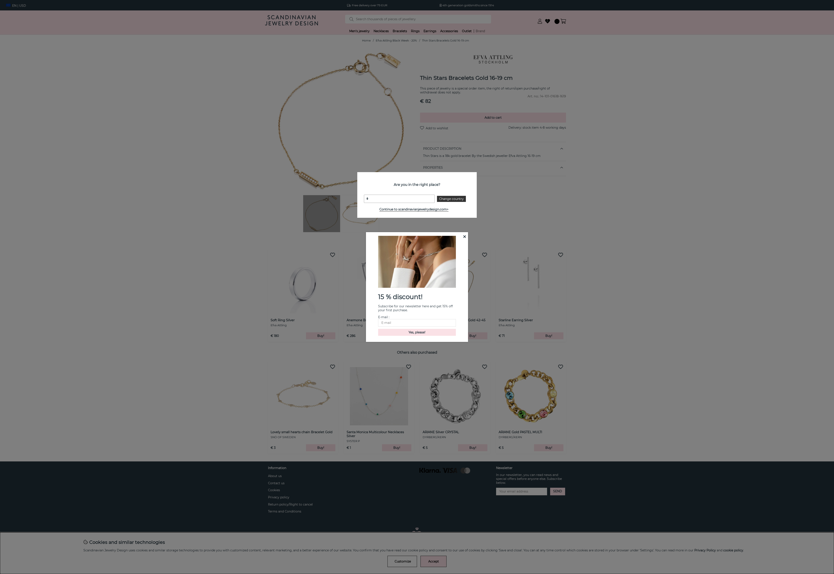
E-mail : (383, 317)
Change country (451, 199)
